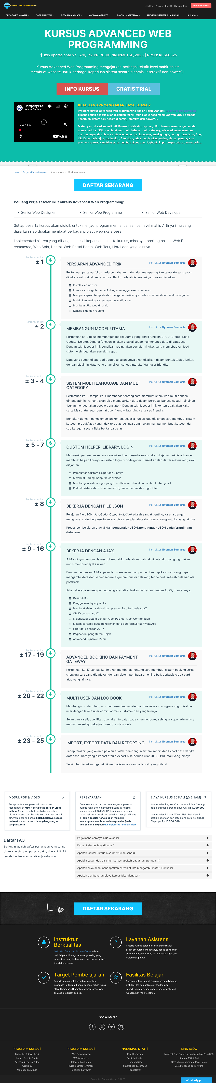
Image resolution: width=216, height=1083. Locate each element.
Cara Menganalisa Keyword (189, 1065)
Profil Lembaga (135, 1054)
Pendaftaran (135, 1070)
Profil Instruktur (135, 1058)
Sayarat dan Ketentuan (135, 1065)
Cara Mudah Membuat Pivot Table (189, 1062)
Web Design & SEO (27, 1070)
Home (16, 172)
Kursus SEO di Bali (189, 1058)
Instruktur (167, 262)
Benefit (168, 6)
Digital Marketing (127, 15)
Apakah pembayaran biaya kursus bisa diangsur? (108, 875)
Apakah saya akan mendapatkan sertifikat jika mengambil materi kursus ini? (125, 868)
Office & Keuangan (16, 15)
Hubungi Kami (180, 6)
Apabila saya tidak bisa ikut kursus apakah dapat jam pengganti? (118, 860)
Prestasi (159, 6)
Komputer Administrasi (27, 1054)
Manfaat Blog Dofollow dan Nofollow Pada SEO (189, 1054)
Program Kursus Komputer (35, 172)
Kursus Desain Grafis (27, 1058)
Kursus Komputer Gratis (81, 1065)
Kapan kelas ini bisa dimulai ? (96, 845)
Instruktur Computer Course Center (73, 951)
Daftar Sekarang (108, 185)
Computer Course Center (37, 6)
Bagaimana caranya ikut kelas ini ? (99, 838)
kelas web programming (181, 110)
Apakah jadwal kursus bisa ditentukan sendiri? (106, 853)
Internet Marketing (81, 1062)
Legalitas (149, 6)
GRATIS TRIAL (133, 89)
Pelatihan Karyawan (81, 1070)
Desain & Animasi (70, 15)
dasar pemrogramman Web (120, 824)
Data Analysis (44, 15)
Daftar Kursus (201, 5)
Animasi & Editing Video (27, 1062)
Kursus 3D (27, 1065)
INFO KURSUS (82, 89)
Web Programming (81, 1054)
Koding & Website (98, 15)
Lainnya (191, 15)
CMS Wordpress (81, 1058)
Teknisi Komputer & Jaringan (163, 15)
